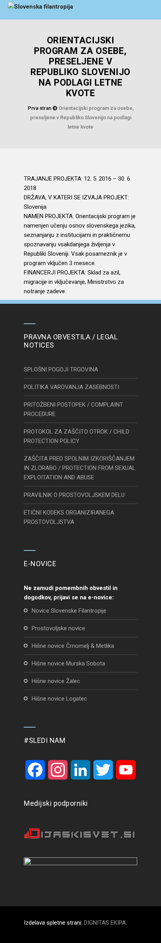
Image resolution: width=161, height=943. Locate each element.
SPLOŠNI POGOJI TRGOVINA (61, 369)
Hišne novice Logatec (59, 698)
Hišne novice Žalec (56, 681)
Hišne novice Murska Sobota (68, 663)
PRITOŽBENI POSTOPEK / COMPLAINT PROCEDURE (73, 409)
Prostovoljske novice (58, 628)
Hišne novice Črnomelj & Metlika (73, 645)
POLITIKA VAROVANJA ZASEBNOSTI (71, 387)
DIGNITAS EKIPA (105, 922)
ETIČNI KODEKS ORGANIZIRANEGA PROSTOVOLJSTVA (69, 517)
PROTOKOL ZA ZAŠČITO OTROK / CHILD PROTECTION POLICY (76, 436)
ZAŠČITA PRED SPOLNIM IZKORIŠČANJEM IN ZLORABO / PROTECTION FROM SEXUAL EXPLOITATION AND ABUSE (80, 468)
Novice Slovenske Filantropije (69, 610)
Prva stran (39, 108)
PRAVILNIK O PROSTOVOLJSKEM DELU (74, 494)
